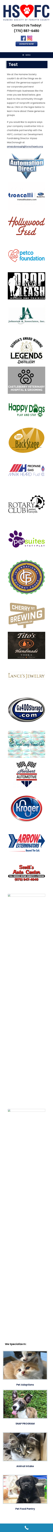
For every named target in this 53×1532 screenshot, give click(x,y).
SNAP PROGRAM (25, 1423)
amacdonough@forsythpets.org (25, 146)
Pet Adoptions (25, 1384)
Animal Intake (25, 1466)
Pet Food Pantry (25, 1508)
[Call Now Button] (26, 1528)
